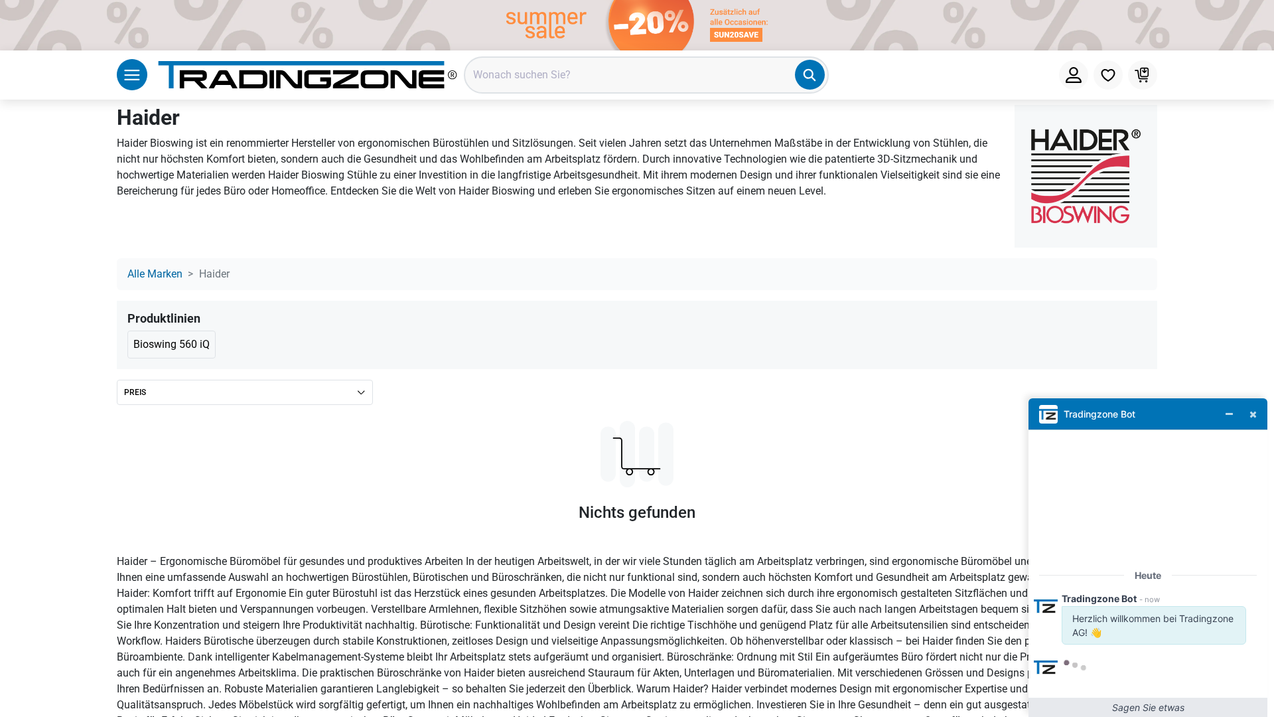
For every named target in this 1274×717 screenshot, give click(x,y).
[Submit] (810, 75)
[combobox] (646, 75)
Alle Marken (154, 274)
